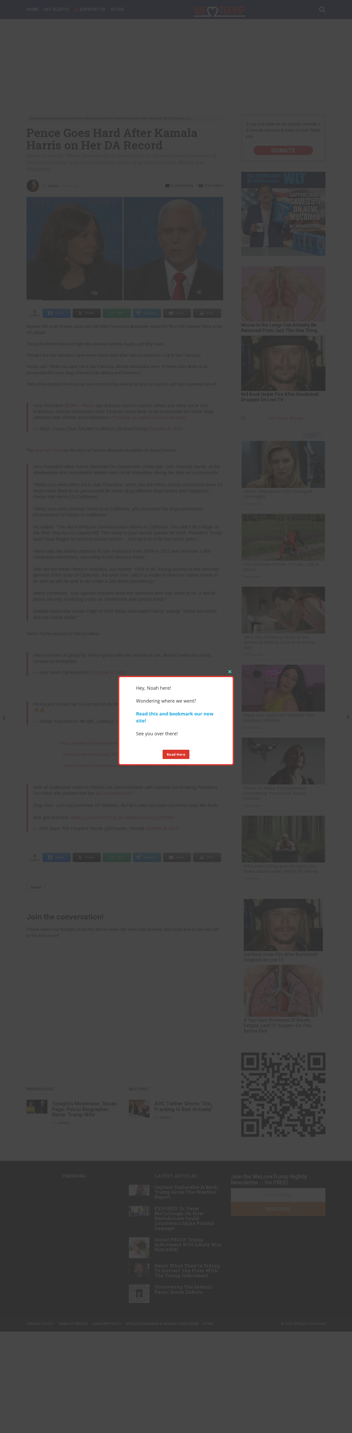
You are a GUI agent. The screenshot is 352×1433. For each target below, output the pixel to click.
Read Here (176, 754)
